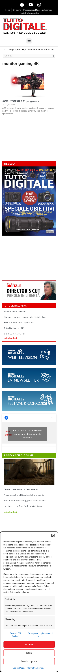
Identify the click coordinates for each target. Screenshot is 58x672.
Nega (29, 652)
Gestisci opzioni (29, 661)
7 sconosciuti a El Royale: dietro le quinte (24, 495)
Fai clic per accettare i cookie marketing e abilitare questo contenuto (27, 434)
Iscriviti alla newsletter (29, 13)
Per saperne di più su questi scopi (40, 635)
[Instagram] (39, 4)
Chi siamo (17, 10)
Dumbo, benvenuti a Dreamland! (21, 489)
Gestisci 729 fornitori (15, 635)
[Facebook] (22, 4)
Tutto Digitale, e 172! (14, 328)
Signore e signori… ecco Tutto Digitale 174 (24, 317)
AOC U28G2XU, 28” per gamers (20, 101)
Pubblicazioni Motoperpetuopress (37, 10)
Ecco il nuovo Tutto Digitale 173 (19, 322)
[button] (53, 535)
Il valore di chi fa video (15, 311)
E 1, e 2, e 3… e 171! (14, 333)
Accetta (29, 644)
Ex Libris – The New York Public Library (23, 506)
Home (7, 10)
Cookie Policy (19, 668)
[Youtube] (30, 4)
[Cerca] (53, 55)
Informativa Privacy (35, 668)
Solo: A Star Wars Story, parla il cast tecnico (25, 500)
